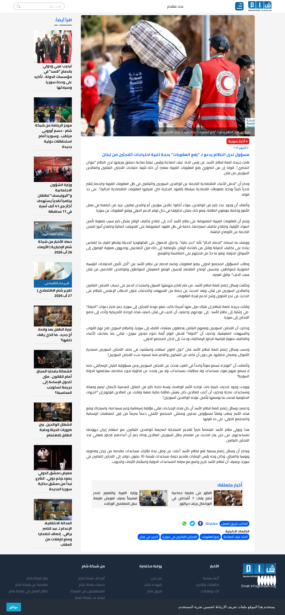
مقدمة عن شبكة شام (31, 584)
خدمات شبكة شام (92, 584)
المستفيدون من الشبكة (88, 591)
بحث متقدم (175, 6)
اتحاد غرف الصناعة (236, 537)
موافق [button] (13, 607)
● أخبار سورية (238, 141)
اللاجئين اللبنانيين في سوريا (179, 537)
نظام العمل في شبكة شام (28, 591)
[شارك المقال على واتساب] (184, 523)
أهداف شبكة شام (91, 578)
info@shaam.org (263, 585)
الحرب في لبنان (148, 537)
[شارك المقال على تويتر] (192, 523)
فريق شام (154, 591)
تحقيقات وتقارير (207, 584)
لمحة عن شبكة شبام (90, 597)
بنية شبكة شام (37, 578)
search (18, 6)
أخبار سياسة (211, 578)
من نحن (156, 578)
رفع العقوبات (210, 537)
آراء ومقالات (210, 591)
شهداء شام (153, 584)
